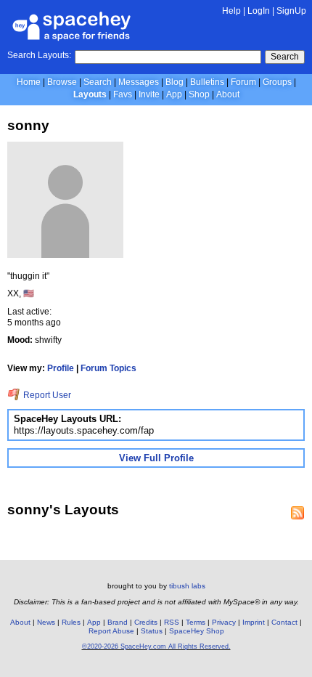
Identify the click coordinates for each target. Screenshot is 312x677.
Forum (243, 82)
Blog (174, 82)
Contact (284, 622)
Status (152, 631)
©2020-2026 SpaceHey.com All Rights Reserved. (156, 646)
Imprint (253, 622)
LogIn (258, 11)
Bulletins (207, 82)
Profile (60, 368)
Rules (71, 622)
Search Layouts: (39, 55)
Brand (117, 622)
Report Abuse (111, 631)
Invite (149, 94)
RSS (171, 622)
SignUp (291, 11)
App (174, 94)
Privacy (224, 622)
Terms (195, 622)
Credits (145, 622)
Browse (62, 82)
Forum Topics (108, 368)
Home (29, 82)
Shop (199, 94)
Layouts (90, 94)
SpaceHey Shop (196, 631)
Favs (122, 94)
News (46, 622)
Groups (277, 82)
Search (285, 57)
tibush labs (187, 586)
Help (231, 11)
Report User (46, 395)
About (227, 94)
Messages (138, 82)
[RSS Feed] (297, 512)
